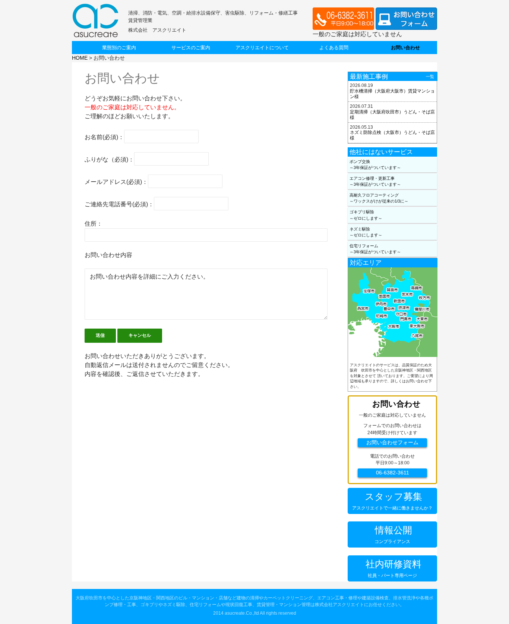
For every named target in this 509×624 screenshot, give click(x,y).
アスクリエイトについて (262, 47)
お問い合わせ (405, 47)
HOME (80, 58)
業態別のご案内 (119, 47)
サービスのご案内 (190, 47)
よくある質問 (333, 47)
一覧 (430, 76)
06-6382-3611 (392, 473)
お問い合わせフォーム (392, 442)
